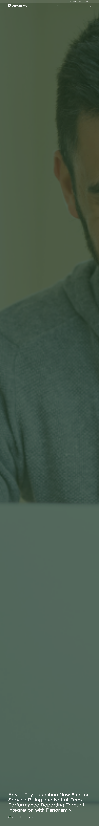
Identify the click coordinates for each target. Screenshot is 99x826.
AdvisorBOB (68, 1)
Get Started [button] (83, 6)
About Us (75, 1)
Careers (81, 1)
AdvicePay (15, 817)
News (86, 1)
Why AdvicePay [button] (48, 6)
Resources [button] (73, 6)
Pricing (66, 6)
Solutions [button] (58, 6)
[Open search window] (90, 6)
